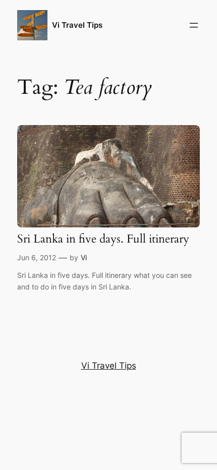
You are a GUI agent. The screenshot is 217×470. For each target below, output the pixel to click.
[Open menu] (194, 25)
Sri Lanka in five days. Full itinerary (103, 239)
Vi (84, 257)
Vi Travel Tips (77, 25)
